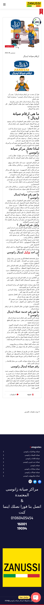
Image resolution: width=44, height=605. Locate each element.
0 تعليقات (13, 395)
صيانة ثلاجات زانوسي (33, 458)
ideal (27, 258)
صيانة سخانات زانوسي (32, 469)
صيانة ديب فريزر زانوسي (31, 462)
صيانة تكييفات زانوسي (32, 455)
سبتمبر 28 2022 (10, 53)
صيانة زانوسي (9, 46)
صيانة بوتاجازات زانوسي (31, 452)
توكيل (27, 252)
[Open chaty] (36, 597)
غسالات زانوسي (26, 330)
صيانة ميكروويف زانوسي (31, 476)
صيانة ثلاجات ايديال (15, 327)
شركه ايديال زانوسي (18, 131)
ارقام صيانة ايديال (31, 56)
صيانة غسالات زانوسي (32, 472)
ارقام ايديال (12, 124)
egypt (29, 395)
